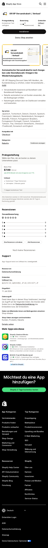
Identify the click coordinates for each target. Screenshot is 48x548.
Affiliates (28, 490)
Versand (28, 445)
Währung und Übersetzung (30, 450)
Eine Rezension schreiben (13, 242)
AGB (4, 523)
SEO (26, 440)
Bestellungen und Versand (9, 432)
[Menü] (45, 4)
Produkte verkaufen (10, 427)
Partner (28, 485)
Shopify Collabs (15, 345)
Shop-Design (7, 438)
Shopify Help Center (10, 467)
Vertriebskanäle (8, 418)
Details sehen (8, 324)
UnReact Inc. (7, 280)
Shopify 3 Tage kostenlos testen (24, 390)
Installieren (24, 32)
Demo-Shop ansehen (24, 38)
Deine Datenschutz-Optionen (14, 541)
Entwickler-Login (9, 517)
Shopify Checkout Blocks (19, 334)
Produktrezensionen (33, 427)
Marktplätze (30, 423)
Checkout (6, 135)
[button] (24, 338)
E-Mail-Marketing (32, 436)
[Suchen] (40, 4)
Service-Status (31, 498)
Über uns (28, 467)
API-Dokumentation (10, 472)
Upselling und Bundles (34, 431)
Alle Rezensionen (34, 242)
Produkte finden (9, 423)
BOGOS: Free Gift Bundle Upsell (21, 355)
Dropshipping (30, 418)
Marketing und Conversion (8, 444)
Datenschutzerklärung (11, 272)
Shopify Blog (7, 481)
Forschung (6, 485)
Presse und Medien (33, 481)
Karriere (28, 472)
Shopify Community (10, 476)
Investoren (29, 476)
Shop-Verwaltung (9, 450)
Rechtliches (30, 494)
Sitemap (5, 535)
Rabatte (5, 143)
